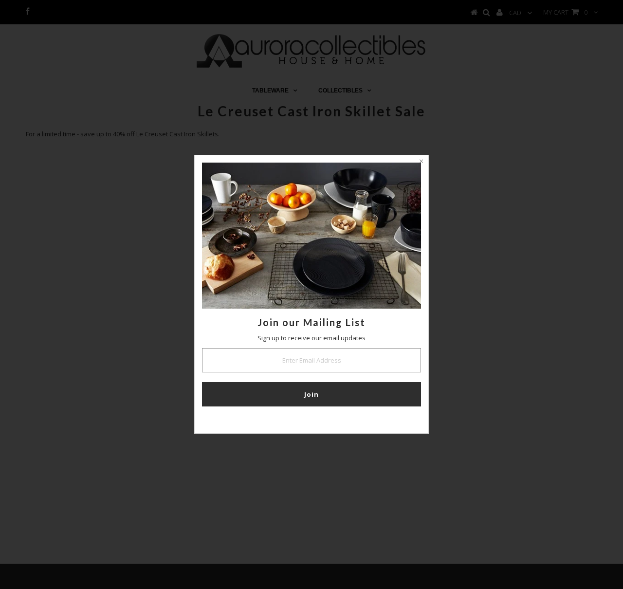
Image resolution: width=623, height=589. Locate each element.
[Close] (421, 162)
